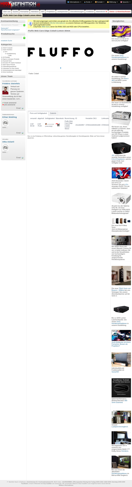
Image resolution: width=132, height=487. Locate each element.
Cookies (49, 483)
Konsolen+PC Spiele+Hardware (12, 63)
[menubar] (99, 2)
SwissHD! (115, 372)
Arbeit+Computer (7, 48)
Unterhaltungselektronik (9, 66)
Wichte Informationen (58, 23)
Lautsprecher (62, 12)
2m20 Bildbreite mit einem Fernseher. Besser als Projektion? (121, 344)
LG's (126, 184)
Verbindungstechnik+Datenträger (12, 70)
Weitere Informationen (66, 485)
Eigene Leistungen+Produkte (11, 59)
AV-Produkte (6, 57)
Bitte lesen (46, 27)
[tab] (38, 113)
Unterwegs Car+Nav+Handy (11, 68)
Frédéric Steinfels (11, 84)
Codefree (90, 12)
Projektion (51, 12)
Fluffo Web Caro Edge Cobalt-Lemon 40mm (22, 15)
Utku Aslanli (8, 142)
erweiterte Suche (6, 40)
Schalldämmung (11, 53)
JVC (113, 155)
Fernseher (24, 12)
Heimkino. (125, 451)
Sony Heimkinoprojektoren (119, 56)
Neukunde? (5, 28)
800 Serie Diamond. (119, 401)
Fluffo (10, 55)
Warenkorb (100, 12)
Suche (15, 12)
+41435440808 (67, 482)
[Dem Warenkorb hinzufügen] (58, 126)
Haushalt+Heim (7, 61)
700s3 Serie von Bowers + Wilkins (121, 289)
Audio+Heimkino (7, 50)
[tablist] (68, 122)
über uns (6, 12)
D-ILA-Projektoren (118, 159)
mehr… (18, 99)
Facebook (24, 483)
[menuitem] (74, 2)
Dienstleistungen (77, 12)
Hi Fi (6, 51)
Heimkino (35, 12)
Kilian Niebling (9, 117)
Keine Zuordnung (8, 72)
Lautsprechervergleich (120, 427)
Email (18, 108)
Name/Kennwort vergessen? (10, 30)
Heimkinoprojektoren (119, 473)
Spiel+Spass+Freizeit (9, 64)
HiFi (42, 12)
